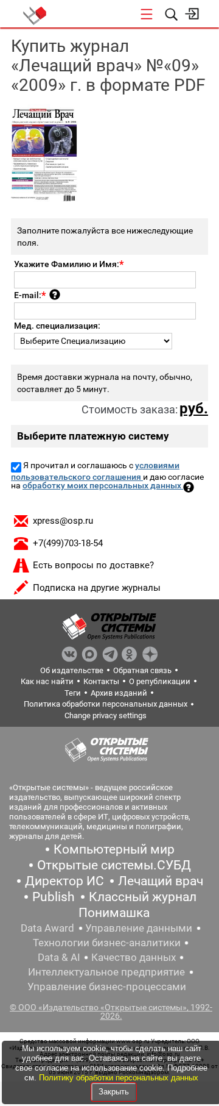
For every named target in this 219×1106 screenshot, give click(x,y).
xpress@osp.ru (63, 520)
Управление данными (138, 928)
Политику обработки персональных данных (118, 1077)
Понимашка (114, 912)
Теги (72, 692)
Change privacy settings (105, 715)
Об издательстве (71, 670)
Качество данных (133, 957)
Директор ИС (64, 881)
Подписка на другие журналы (97, 587)
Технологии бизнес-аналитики (107, 943)
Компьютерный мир (114, 849)
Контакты (101, 681)
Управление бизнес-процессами (106, 986)
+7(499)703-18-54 (68, 543)
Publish (53, 897)
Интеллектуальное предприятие (106, 972)
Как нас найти (47, 681)
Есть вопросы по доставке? (93, 565)
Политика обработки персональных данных (105, 703)
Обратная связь (142, 670)
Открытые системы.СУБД (114, 865)
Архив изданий (119, 692)
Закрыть (114, 1091)
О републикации (159, 681)
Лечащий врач (160, 881)
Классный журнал (142, 897)
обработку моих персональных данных (103, 485)
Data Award (47, 928)
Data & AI (59, 957)
